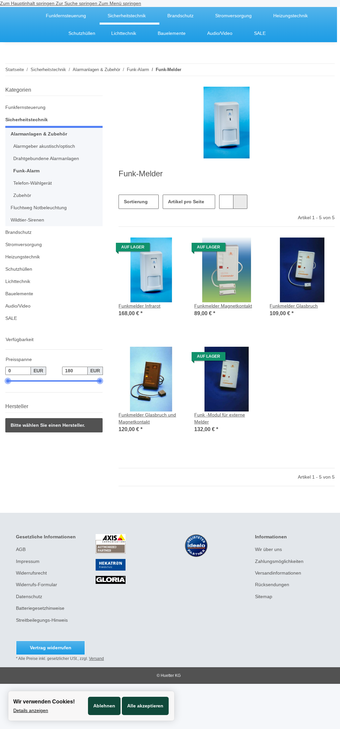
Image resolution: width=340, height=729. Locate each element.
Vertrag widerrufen (50, 647)
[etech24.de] (28, 16)
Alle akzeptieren (145, 705)
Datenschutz (29, 596)
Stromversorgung (23, 244)
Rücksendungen (272, 584)
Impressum (28, 561)
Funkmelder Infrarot (139, 306)
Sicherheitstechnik (26, 119)
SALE (11, 318)
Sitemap (263, 596)
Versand (96, 658)
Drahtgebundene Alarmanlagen (46, 158)
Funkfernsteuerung (25, 107)
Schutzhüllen (18, 269)
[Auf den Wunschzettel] (172, 248)
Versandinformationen (278, 573)
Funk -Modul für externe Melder (219, 418)
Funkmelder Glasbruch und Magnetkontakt (147, 418)
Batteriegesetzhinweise (40, 608)
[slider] (8, 381)
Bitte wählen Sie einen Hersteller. (48, 425)
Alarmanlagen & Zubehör (39, 134)
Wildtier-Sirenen (27, 220)
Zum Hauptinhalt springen (28, 3)
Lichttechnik (17, 281)
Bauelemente (19, 293)
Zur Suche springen (77, 3)
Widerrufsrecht (31, 573)
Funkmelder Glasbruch (294, 306)
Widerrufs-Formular (36, 584)
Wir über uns (268, 549)
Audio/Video (18, 306)
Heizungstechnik (22, 256)
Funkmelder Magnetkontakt (223, 306)
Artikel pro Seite (186, 201)
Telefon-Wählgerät (32, 183)
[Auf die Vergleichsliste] (155, 248)
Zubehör (22, 195)
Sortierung (136, 201)
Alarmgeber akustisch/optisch (44, 146)
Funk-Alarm (26, 170)
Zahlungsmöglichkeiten (279, 561)
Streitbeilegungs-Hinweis (42, 620)
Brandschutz (18, 232)
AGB (21, 549)
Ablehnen (104, 705)
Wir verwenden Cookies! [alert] (44, 701)
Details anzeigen (30, 710)
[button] (226, 202)
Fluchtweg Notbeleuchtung (39, 207)
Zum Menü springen (120, 3)
